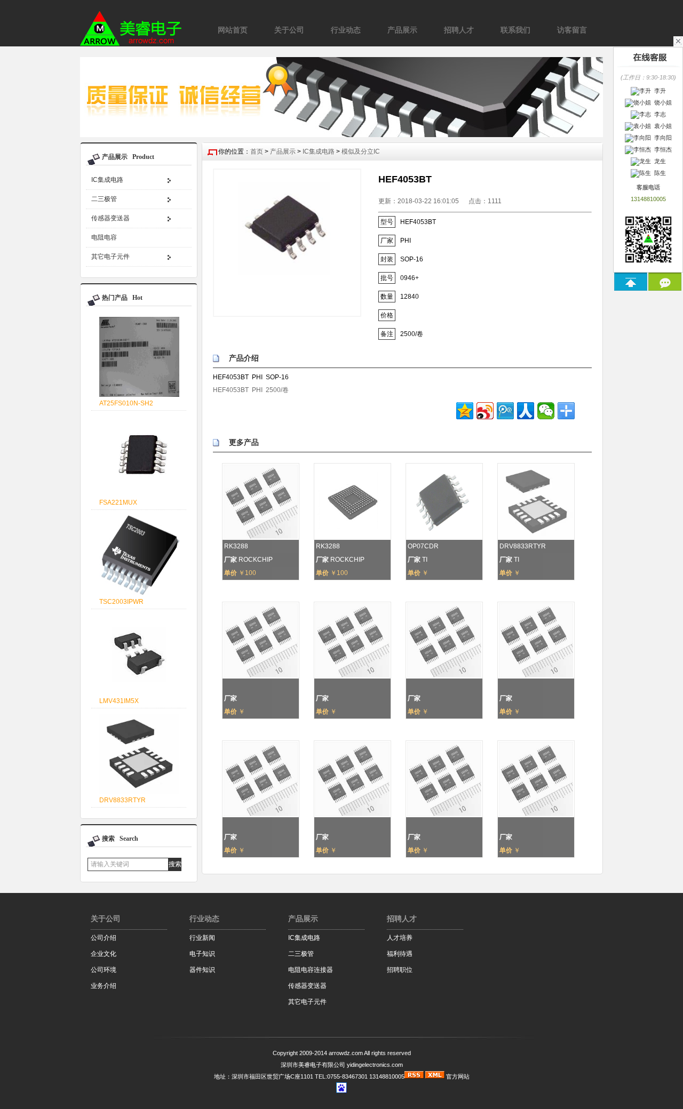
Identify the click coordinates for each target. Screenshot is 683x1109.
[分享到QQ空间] (464, 410)
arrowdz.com (346, 1053)
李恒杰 (661, 149)
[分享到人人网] (525, 410)
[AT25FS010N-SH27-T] (135, 395)
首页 (256, 151)
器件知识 (202, 970)
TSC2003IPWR (121, 601)
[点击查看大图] (287, 243)
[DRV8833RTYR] (135, 792)
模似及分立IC (361, 151)
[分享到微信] (545, 410)
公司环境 (103, 970)
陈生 (658, 173)
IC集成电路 (107, 179)
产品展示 (283, 151)
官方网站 (458, 1076)
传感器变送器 (110, 218)
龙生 (658, 161)
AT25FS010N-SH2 (126, 403)
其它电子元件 (110, 256)
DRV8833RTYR (122, 800)
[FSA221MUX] (135, 494)
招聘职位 (399, 970)
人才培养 (399, 938)
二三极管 (104, 199)
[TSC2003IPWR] (135, 593)
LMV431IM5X (119, 701)
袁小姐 (661, 126)
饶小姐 (661, 102)
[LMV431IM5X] (135, 693)
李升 (658, 90)
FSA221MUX (118, 502)
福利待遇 (399, 954)
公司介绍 (103, 938)
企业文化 (103, 954)
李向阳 (661, 137)
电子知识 (202, 954)
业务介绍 (103, 986)
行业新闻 (202, 938)
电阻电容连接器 (310, 970)
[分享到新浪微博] (485, 410)
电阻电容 (104, 237)
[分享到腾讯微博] (505, 410)
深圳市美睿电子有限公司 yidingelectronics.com (342, 1065)
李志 (658, 114)
